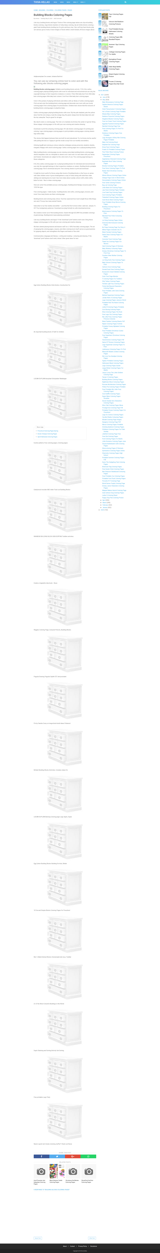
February (105, 505)
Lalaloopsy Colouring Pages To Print (114, 349)
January (105, 507)
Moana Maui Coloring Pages (111, 114)
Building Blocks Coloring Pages (112, 379)
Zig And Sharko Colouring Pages (112, 417)
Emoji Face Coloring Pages (111, 147)
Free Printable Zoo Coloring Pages (113, 476)
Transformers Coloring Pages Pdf (113, 340)
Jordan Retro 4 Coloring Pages (112, 298)
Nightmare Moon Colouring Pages (113, 382)
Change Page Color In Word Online (113, 178)
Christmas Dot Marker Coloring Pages (72, 1181)
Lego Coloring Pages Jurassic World (114, 300)
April (104, 500)
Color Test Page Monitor (110, 276)
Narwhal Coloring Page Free (111, 126)
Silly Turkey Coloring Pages (111, 281)
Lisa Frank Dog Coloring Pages (112, 192)
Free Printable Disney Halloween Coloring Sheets (116, 31)
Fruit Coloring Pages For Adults (112, 439)
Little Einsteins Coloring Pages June (114, 441)
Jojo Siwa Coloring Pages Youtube (113, 190)
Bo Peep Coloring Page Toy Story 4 (113, 227)
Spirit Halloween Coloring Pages (47, 437)
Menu (55, 2)
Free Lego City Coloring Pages (112, 314)
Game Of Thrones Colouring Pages (113, 342)
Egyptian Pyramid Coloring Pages (113, 124)
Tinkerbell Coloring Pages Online (112, 197)
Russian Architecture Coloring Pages (114, 384)
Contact (72, 1246)
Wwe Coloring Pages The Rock (112, 312)
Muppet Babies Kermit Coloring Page (114, 490)
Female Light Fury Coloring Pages (113, 284)
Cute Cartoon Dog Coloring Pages (113, 493)
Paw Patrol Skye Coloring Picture (113, 152)
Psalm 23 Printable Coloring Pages (113, 149)
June (104, 97)
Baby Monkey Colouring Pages (112, 248)
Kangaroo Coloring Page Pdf (111, 422)
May (104, 100)
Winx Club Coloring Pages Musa (112, 405)
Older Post (92, 1238)
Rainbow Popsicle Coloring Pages (113, 116)
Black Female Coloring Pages (111, 232)
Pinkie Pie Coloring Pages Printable (113, 387)
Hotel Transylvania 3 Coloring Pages (114, 109)
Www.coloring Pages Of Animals (112, 448)
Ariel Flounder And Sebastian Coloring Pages (39, 1182)
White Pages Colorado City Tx (111, 230)
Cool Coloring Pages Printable (112, 195)
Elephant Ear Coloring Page (111, 144)
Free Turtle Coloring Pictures (111, 183)
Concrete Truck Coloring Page (111, 239)
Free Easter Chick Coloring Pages (113, 469)
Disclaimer (93, 1246)
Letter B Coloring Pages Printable (113, 307)
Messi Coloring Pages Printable (112, 424)
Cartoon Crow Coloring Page (111, 267)
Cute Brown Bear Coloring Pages (112, 200)
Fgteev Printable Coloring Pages (112, 361)
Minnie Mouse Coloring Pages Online (114, 175)
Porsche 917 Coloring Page (111, 481)
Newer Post (38, 1238)
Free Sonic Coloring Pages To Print (113, 168)
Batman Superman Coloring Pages (113, 295)
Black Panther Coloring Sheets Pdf (113, 321)
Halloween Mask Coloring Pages (112, 363)
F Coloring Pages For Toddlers (112, 279)
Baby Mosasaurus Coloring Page (112, 102)
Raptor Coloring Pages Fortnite (112, 324)
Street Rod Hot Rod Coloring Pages (87, 1181)
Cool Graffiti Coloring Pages (111, 394)
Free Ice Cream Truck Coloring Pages (114, 121)
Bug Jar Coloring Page (109, 185)
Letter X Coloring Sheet (109, 495)
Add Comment (58, 18)
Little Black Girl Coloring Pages (112, 187)
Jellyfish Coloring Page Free (111, 434)
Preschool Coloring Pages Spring (48, 431)
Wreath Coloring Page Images (112, 420)
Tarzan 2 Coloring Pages (110, 377)
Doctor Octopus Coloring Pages (47, 434)
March (104, 502)
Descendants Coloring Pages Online (114, 180)
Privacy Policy (82, 1246)
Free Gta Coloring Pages (110, 436)
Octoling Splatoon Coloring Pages (113, 427)
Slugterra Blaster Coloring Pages (112, 119)
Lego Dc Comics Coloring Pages (112, 415)
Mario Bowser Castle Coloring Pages (56, 1181)
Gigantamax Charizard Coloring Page (114, 159)
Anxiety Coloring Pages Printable (113, 166)
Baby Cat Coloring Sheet (110, 142)
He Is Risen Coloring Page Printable (114, 111)
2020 (102, 510)
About (65, 1246)
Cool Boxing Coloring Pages (111, 309)
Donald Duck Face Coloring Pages (113, 269)
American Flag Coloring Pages (112, 467)
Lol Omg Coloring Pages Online (112, 220)
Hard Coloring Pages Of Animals (112, 246)
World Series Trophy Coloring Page (113, 483)
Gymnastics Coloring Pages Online (113, 451)
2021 (102, 95)
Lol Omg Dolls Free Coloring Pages (113, 260)
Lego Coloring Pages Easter (111, 366)
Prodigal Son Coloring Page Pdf (112, 408)
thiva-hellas (42, 2)
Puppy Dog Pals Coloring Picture (113, 498)
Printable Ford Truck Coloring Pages (114, 478)
